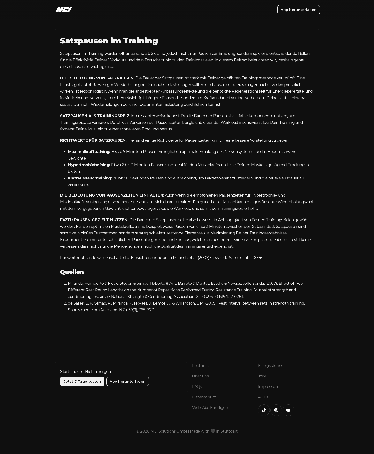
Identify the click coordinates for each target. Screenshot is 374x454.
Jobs (262, 376)
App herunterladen (299, 10)
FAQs (197, 386)
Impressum (269, 386)
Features (200, 365)
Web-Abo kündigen (210, 407)
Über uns (200, 376)
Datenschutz (204, 397)
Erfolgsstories (270, 365)
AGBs (263, 397)
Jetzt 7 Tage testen (82, 381)
